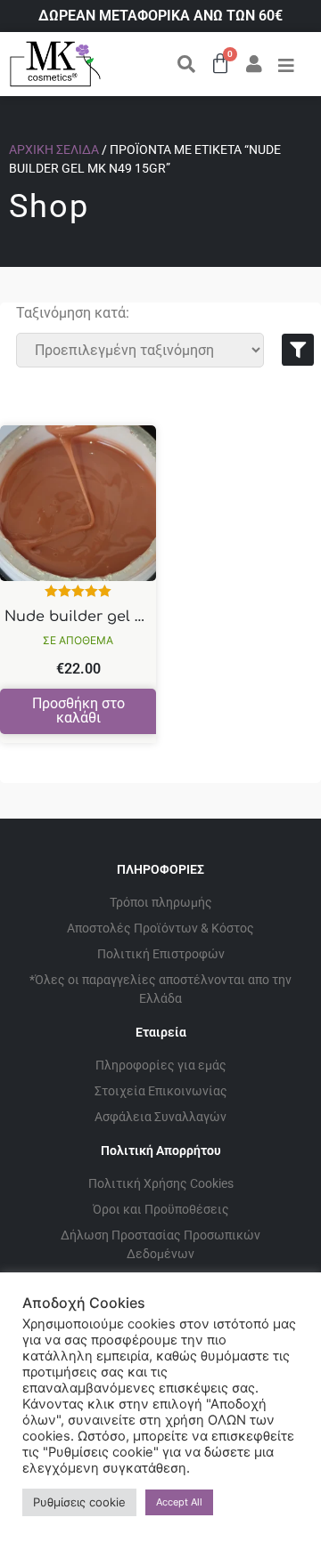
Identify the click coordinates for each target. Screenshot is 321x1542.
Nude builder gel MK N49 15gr (115, 617)
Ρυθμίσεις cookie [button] (79, 1502)
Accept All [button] (179, 1502)
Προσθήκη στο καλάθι (78, 710)
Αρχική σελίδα (54, 149)
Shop (49, 206)
